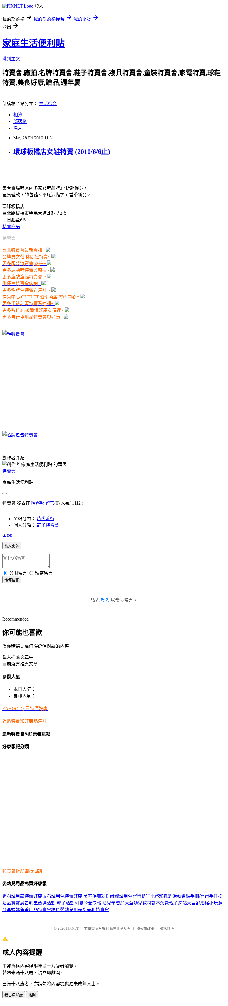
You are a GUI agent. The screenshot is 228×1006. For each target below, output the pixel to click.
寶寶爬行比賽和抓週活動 (156, 896)
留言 (50, 503)
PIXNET (72, 928)
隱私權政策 (145, 928)
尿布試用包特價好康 (62, 896)
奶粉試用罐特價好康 (22, 896)
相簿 (17, 114)
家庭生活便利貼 (33, 43)
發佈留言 (11, 580)
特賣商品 (11, 226)
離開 (32, 995)
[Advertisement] (67, 169)
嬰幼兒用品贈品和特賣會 (84, 909)
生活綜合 (48, 103)
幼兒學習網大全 (117, 903)
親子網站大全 (182, 903)
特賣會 (9, 471)
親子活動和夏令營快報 (79, 903)
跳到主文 (11, 58)
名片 (17, 128)
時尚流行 (45, 518)
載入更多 (11, 546)
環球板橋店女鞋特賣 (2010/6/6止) (61, 151)
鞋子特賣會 (48, 525)
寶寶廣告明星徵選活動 (33, 903)
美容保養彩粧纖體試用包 (107, 896)
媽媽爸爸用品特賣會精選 (35, 909)
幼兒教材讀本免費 (151, 903)
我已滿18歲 (13, 995)
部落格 (20, 121)
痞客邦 (37, 503)
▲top (7, 535)
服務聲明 (167, 928)
